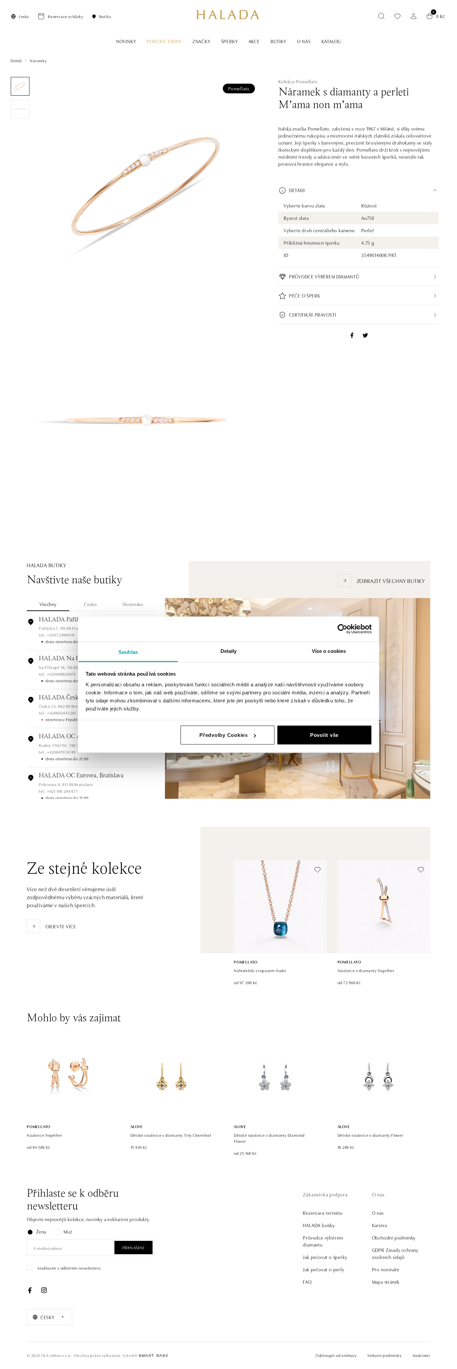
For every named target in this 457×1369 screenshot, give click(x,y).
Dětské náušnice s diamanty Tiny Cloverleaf (170, 1135)
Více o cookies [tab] (329, 651)
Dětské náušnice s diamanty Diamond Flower (269, 1138)
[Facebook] (30, 1290)
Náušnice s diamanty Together (366, 970)
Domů (16, 60)
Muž (68, 1231)
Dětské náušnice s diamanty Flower (370, 1135)
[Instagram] (44, 1290)
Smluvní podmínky (384, 1355)
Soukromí (421, 1355)
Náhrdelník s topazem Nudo (260, 970)
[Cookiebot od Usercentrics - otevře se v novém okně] (342, 629)
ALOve (136, 1126)
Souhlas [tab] (128, 652)
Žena (41, 1231)
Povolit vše (324, 735)
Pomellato (239, 88)
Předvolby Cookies (223, 735)
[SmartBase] (153, 1355)
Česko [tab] (90, 604)
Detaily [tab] (228, 651)
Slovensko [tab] (133, 604)
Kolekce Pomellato (298, 81)
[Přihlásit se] (413, 16)
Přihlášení (133, 1247)
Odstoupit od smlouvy (336, 1355)
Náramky (38, 60)
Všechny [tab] (47, 604)
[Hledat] (381, 16)
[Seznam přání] (397, 16)
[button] (358, 190)
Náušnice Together (44, 1135)
